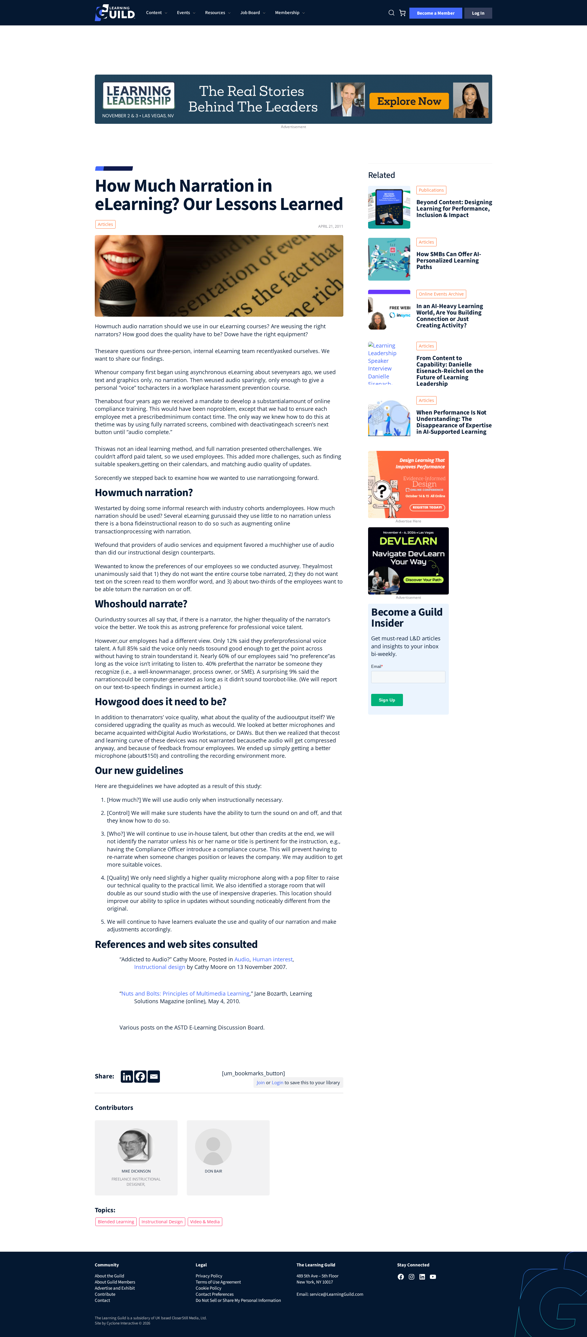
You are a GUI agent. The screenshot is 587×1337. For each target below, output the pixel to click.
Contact (102, 1300)
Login (277, 1082)
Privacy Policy (209, 1276)
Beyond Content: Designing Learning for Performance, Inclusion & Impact (454, 208)
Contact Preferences (215, 1294)
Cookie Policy (208, 1288)
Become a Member (436, 13)
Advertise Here (408, 521)
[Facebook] (140, 1076)
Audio (241, 959)
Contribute (105, 1294)
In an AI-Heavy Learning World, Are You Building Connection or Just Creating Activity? (449, 316)
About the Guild (109, 1276)
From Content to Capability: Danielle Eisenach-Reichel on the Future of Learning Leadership (450, 371)
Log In (478, 13)
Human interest (273, 959)
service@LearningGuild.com (336, 1294)
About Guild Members (115, 1282)
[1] (293, 98)
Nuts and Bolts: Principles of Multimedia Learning (185, 993)
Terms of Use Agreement (218, 1282)
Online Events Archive (441, 294)
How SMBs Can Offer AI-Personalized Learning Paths (448, 260)
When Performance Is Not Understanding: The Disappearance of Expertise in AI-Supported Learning (454, 422)
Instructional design (159, 967)
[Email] (154, 1076)
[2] (408, 560)
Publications (431, 190)
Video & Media (205, 1222)
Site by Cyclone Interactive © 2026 (122, 1323)
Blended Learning (116, 1222)
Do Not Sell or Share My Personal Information (238, 1300)
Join (261, 1082)
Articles (105, 224)
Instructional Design (162, 1222)
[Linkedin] (127, 1076)
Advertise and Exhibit (115, 1288)
